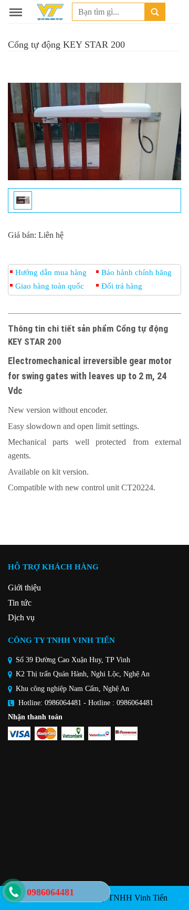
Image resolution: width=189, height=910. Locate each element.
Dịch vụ (21, 617)
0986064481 (63, 703)
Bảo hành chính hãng (136, 272)
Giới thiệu (24, 587)
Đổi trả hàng (121, 286)
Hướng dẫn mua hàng (51, 272)
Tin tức (20, 602)
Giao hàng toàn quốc (49, 286)
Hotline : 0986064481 (120, 703)
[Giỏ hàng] (176, 11)
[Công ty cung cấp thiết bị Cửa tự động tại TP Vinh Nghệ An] (50, 11)
